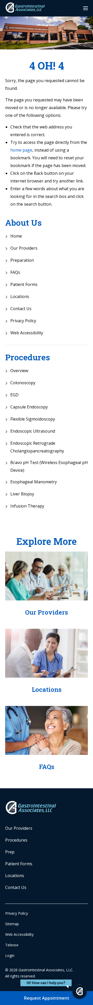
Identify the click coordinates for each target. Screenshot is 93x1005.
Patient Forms (23, 284)
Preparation (22, 260)
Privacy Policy (23, 321)
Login (9, 955)
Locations (19, 296)
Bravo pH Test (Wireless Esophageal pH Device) (49, 466)
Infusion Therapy (27, 506)
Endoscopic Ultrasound (32, 431)
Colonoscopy (22, 383)
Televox (11, 944)
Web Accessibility (26, 333)
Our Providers (23, 248)
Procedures (27, 357)
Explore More (46, 541)
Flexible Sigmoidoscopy (32, 419)
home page (21, 150)
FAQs (15, 272)
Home (16, 236)
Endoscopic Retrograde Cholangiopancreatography (37, 447)
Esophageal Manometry (33, 482)
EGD (14, 395)
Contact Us (21, 308)
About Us (23, 222)
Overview (19, 370)
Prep (9, 852)
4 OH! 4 (46, 66)
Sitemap (12, 923)
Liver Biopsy (22, 494)
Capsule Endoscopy (29, 407)
